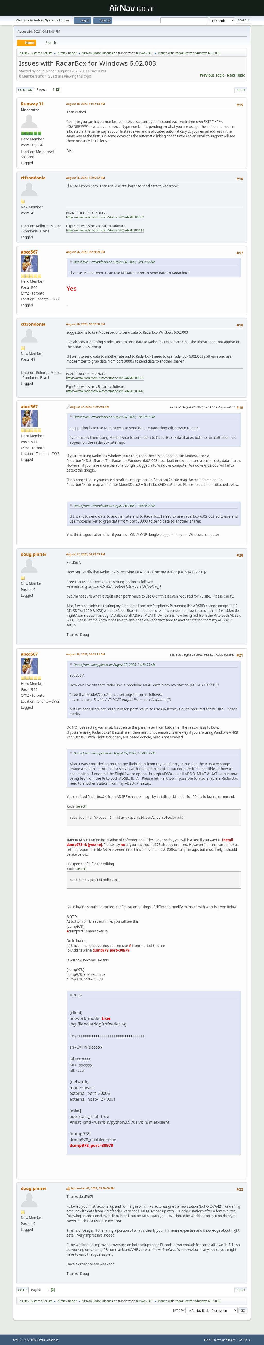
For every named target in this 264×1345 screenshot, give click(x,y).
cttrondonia (33, 178)
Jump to (178, 1310)
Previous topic (212, 75)
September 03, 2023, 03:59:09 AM (92, 1188)
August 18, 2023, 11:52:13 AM (85, 104)
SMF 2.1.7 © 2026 (24, 1339)
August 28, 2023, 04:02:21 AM (85, 654)
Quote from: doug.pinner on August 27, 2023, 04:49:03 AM (114, 664)
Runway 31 (144, 53)
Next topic (236, 75)
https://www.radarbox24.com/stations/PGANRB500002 (105, 217)
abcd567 (29, 252)
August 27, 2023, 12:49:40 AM (89, 407)
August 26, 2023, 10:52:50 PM (85, 324)
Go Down (25, 90)
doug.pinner (33, 554)
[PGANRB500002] (23, 219)
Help (207, 1340)
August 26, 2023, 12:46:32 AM (85, 178)
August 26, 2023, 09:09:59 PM (85, 252)
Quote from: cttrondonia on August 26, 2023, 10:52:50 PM (114, 417)
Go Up (22, 1290)
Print (241, 90)
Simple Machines (48, 1339)
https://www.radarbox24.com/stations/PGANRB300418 (105, 230)
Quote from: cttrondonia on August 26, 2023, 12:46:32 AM (114, 262)
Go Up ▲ (245, 1340)
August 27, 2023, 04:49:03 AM (85, 554)
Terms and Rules (224, 1340)
